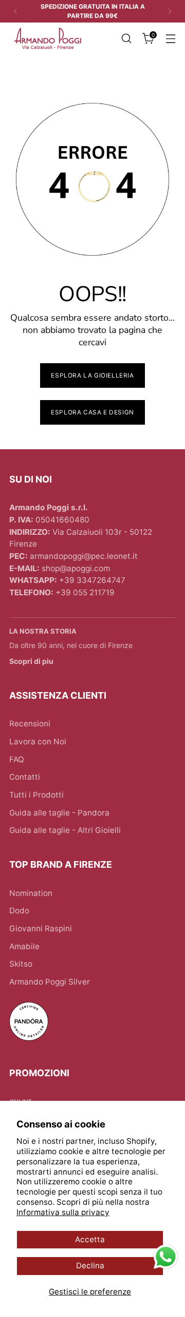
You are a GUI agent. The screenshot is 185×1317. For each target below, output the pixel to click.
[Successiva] (169, 11)
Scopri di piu (31, 661)
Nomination (30, 893)
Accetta (90, 1239)
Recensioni (29, 723)
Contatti (24, 777)
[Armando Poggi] (47, 39)
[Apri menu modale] (170, 38)
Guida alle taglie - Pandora (59, 813)
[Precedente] (15, 11)
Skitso (20, 964)
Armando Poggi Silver (49, 982)
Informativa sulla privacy (62, 1212)
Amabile (24, 946)
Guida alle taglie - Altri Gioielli (65, 830)
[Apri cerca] (126, 38)
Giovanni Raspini (40, 928)
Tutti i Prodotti (36, 795)
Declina (90, 1265)
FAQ (16, 759)
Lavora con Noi (37, 741)
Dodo (19, 910)
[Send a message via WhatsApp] (166, 1257)
